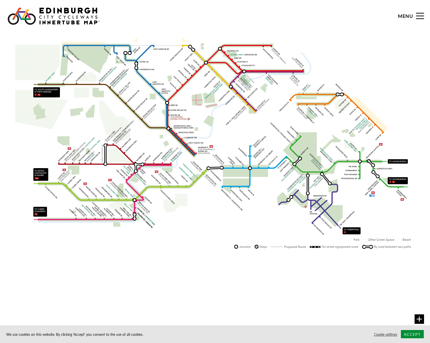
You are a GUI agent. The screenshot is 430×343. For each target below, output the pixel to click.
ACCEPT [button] (412, 334)
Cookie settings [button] (385, 334)
